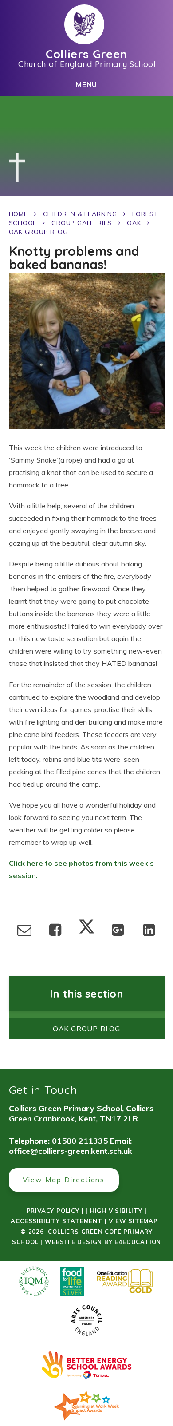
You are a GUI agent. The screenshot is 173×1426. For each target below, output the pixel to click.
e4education (137, 1241)
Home (18, 214)
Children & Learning (80, 214)
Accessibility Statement (56, 1220)
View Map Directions (64, 1179)
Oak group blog (38, 232)
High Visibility (116, 1210)
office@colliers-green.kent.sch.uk (70, 1151)
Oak (134, 223)
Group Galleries (81, 223)
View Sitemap (133, 1220)
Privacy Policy (53, 1210)
